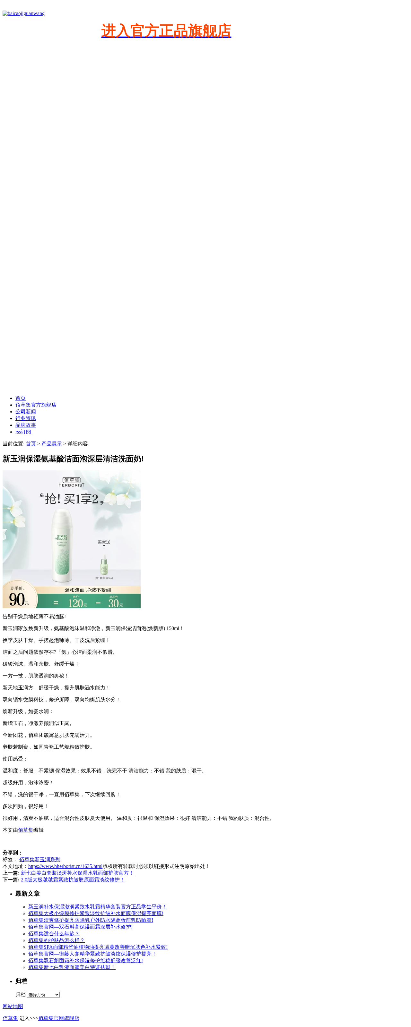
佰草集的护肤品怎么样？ (56, 940)
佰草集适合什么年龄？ (54, 933)
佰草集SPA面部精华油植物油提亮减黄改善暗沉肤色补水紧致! (98, 947)
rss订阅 (23, 431)
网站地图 (13, 1006)
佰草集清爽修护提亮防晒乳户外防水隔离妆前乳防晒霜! (90, 920)
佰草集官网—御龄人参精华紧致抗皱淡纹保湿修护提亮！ (92, 953)
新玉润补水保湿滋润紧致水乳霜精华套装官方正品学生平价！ (97, 906)
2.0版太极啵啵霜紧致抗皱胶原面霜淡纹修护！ (73, 879)
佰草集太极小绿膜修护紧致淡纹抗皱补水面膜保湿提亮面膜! (95, 913)
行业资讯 (25, 418)
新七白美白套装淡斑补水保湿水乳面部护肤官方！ (77, 873)
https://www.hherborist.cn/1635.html (65, 866)
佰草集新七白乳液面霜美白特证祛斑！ (72, 967)
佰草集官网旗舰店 (58, 1018)
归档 (20, 994)
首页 (20, 398)
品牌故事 (25, 425)
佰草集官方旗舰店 (36, 405)
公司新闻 (25, 411)
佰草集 (25, 830)
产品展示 (51, 443)
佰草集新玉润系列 (39, 859)
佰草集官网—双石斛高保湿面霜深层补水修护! (80, 927)
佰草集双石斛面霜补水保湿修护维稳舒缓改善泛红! (85, 960)
